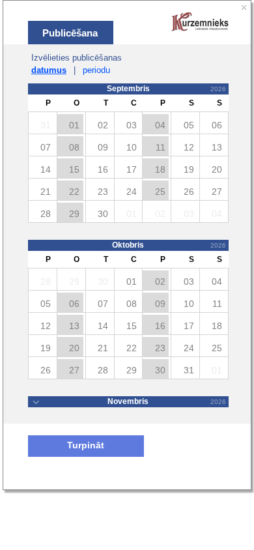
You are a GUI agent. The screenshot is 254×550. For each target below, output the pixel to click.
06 (74, 303)
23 (160, 348)
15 (74, 169)
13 (74, 326)
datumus (48, 70)
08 (74, 147)
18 (160, 169)
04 (160, 125)
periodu (96, 70)
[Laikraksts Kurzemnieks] (200, 22)
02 (160, 281)
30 (160, 370)
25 (160, 191)
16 (160, 326)
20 (74, 348)
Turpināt (85, 445)
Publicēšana (70, 32)
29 (74, 214)
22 (74, 191)
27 (74, 370)
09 (160, 303)
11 (160, 147)
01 (74, 125)
